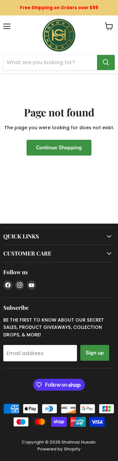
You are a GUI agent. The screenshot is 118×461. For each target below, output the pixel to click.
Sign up (95, 352)
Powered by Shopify (59, 449)
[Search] (106, 62)
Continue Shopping (59, 147)
